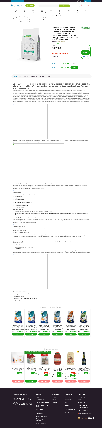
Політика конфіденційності (70, 408)
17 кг (53, 67)
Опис (15, 76)
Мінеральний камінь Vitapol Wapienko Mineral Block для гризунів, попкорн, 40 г (31, 368)
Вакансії (53, 399)
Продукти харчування (42, 402)
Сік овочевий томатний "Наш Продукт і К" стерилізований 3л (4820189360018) (57, 368)
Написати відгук (87, 15)
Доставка (42, 76)
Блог (44, 1)
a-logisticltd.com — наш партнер (84, 414)
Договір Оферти (69, 412)
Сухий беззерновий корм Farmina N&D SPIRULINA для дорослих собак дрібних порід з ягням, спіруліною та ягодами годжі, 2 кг (84, 329)
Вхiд (46, 1)
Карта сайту (68, 399)
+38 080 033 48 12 (83, 397)
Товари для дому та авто (42, 405)
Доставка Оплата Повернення (36, 1)
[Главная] (13, 16)
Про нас (53, 397)
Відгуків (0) (34, 76)
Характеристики (24, 76)
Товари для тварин (41, 416)
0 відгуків (79, 15)
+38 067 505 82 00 (83, 399)
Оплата (49, 76)
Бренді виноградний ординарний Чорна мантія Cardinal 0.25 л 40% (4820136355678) (84, 368)
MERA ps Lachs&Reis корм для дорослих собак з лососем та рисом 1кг (44, 368)
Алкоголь (38, 397)
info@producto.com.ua (20, 394)
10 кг (53, 63)
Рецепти (67, 405)
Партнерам (54, 402)
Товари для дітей (41, 423)
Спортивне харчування (42, 399)
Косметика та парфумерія (40, 412)
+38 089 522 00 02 (83, 402)
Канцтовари (39, 409)
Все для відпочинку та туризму (42, 419)
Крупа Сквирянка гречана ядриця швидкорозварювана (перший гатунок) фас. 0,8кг (70, 369)
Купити (86, 53)
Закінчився (18, 381)
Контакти (27, 1)
